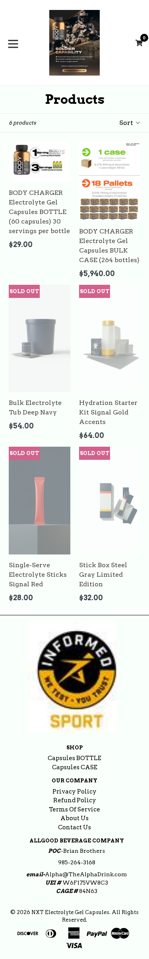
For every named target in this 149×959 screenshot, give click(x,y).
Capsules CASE (74, 767)
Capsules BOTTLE (74, 758)
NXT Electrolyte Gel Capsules (70, 912)
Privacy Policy (74, 791)
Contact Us (74, 827)
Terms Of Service (74, 809)
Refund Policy (74, 800)
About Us (74, 818)
